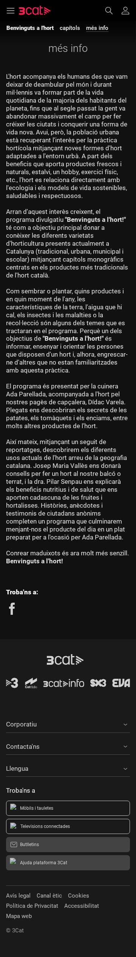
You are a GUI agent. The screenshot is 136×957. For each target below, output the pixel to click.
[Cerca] (112, 10)
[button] (68, 723)
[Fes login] (125, 10)
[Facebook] (12, 609)
